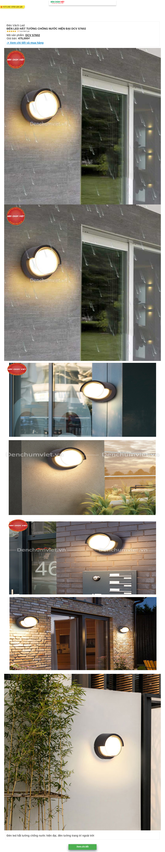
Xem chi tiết (83, 846)
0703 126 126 (16, 7)
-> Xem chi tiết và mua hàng (25, 42)
